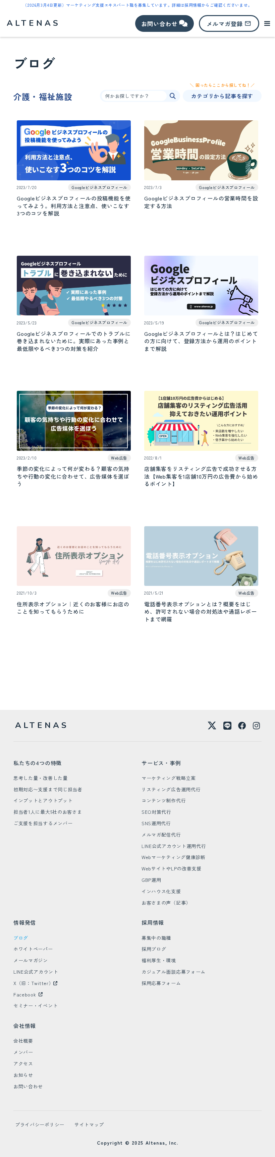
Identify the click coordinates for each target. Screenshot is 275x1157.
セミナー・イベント (35, 1005)
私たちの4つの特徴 (37, 763)
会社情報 (24, 1026)
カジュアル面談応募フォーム (174, 971)
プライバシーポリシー (39, 1124)
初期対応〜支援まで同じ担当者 (47, 789)
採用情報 (153, 922)
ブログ (20, 937)
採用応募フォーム (161, 983)
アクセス (23, 1063)
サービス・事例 (161, 763)
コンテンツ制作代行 (164, 800)
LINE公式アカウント (35, 971)
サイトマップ (89, 1124)
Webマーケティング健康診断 (174, 857)
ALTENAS (42, 725)
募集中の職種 (156, 937)
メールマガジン (30, 960)
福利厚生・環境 (159, 960)
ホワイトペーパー (33, 949)
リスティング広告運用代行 (171, 789)
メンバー (23, 1052)
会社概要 (23, 1040)
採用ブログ (154, 949)
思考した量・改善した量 (40, 778)
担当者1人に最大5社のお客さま (47, 811)
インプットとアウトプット (42, 800)
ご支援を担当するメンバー (42, 823)
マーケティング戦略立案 (169, 778)
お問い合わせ (28, 1086)
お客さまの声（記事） (166, 902)
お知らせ (23, 1075)
